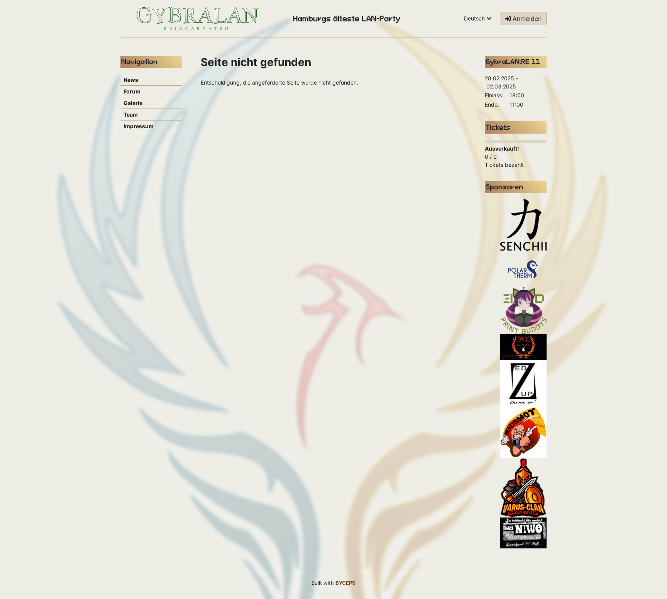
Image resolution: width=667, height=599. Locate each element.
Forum (132, 91)
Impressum (139, 126)
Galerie (133, 103)
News (131, 79)
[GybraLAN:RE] (197, 18)
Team (131, 114)
